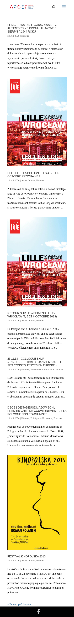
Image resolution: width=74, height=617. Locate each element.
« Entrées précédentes (19, 604)
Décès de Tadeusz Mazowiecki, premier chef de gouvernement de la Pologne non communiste (36, 411)
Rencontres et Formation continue (46, 369)
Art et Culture (28, 180)
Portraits (58, 418)
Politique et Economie (41, 418)
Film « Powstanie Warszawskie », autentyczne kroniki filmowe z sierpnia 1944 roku (32, 28)
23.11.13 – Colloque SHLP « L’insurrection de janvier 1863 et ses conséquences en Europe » (34, 362)
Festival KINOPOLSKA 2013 (26, 556)
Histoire (25, 35)
